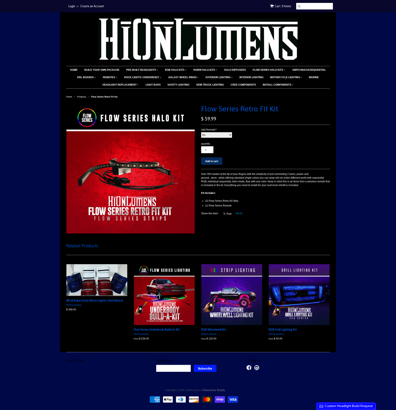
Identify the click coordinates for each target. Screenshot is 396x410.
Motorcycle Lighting (285, 77)
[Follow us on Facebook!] (249, 369)
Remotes (109, 77)
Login (71, 6)
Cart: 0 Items (283, 6)
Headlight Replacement (120, 84)
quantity (205, 143)
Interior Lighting (251, 77)
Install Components (277, 84)
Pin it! (239, 213)
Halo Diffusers (235, 69)
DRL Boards (85, 77)
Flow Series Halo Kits (268, 69)
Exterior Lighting (218, 77)
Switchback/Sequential (309, 69)
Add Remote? (209, 129)
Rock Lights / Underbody (142, 77)
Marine (314, 77)
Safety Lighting (178, 84)
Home (74, 69)
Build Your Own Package (101, 69)
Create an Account (92, 6)
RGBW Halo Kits (204, 69)
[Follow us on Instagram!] (257, 369)
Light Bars (153, 84)
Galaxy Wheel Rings (182, 77)
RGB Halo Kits (175, 69)
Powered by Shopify (214, 390)
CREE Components (243, 84)
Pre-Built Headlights (141, 69)
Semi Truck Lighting (210, 84)
